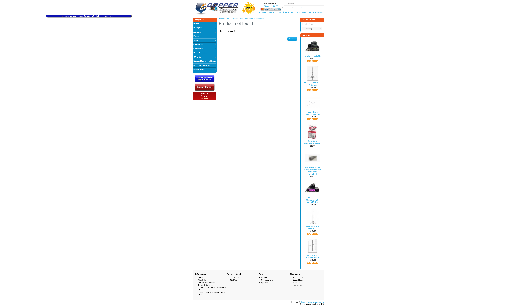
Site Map (233, 280)
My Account (289, 12)
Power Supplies (200, 53)
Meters (196, 36)
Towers (196, 40)
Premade (243, 19)
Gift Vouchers (267, 280)
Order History (298, 280)
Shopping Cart (304, 12)
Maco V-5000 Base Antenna (312, 84)
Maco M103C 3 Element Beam (312, 256)
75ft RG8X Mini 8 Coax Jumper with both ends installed (312, 170)
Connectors (198, 49)
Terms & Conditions (206, 285)
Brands (264, 277)
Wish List (297, 282)
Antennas (197, 32)
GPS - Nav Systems (201, 65)
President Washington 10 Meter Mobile (312, 200)
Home (263, 12)
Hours (200, 277)
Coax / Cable (198, 44)
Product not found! (257, 19)
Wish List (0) (275, 12)
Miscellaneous (199, 70)
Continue (292, 39)
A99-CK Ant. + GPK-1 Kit (312, 227)
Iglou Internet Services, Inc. (312, 302)
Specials (264, 282)
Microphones (198, 28)
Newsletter (297, 285)
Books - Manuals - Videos (204, 61)
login (303, 8)
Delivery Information (206, 282)
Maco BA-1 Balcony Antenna (313, 113)
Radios (196, 24)
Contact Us (234, 277)
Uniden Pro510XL (313, 56)
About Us (202, 280)
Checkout (319, 12)
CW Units (197, 57)
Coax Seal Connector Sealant (312, 142)
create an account (315, 8)
